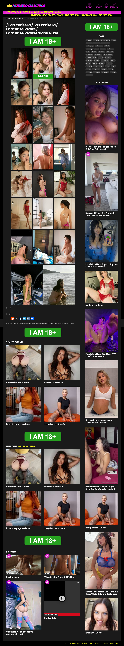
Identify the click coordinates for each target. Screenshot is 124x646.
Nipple (90, 60)
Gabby (111, 49)
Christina (106, 43)
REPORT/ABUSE (94, 643)
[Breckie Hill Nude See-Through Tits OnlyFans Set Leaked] (101, 182)
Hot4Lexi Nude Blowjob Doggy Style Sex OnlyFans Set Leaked (100, 487)
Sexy (89, 69)
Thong (98, 72)
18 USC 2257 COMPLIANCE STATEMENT (76, 643)
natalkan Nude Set (94, 632)
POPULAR (98, 7)
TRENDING (114, 7)
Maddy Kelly (50, 618)
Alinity (97, 40)
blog (47, 574)
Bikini (89, 43)
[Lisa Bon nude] (23, 565)
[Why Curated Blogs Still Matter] (62, 565)
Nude (72, 323)
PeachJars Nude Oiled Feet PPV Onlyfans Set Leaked (100, 355)
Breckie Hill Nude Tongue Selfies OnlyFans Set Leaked (100, 148)
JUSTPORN (104, 643)
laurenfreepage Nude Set (18, 424)
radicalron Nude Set (54, 382)
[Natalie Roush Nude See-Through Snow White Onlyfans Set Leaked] (101, 560)
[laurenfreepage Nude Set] (23, 404)
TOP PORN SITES (105, 15)
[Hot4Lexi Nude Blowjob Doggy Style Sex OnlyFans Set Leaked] (101, 455)
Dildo (108, 46)
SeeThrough (99, 66)
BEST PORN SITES (72, 15)
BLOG (58, 12)
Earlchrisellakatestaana (58, 323)
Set (108, 66)
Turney (90, 75)
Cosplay (90, 46)
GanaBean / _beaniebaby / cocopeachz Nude (19, 633)
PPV (95, 63)
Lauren (102, 52)
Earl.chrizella (25, 323)
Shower (97, 69)
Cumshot (100, 46)
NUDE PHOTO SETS (55, 15)
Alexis (89, 40)
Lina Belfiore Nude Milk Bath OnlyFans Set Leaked (98, 421)
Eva (97, 49)
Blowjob (97, 43)
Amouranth (106, 40)
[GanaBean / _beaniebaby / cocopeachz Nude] (23, 605)
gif (88, 52)
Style (111, 69)
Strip (104, 69)
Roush (90, 66)
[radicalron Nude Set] (62, 362)
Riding (110, 63)
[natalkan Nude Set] (101, 614)
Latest (89, 7)
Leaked (110, 52)
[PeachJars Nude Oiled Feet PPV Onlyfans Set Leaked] (101, 330)
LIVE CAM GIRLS (13, 12)
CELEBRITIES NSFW (39, 15)
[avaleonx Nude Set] (101, 287)
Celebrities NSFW (51, 615)
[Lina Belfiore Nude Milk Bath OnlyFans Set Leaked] (101, 389)
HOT (106, 7)
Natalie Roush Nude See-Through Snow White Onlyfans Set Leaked (101, 592)
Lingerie (98, 55)
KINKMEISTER (114, 643)
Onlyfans (105, 60)
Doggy (90, 49)
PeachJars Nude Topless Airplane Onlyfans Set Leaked (101, 265)
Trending (88, 154)
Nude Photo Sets (13, 574)
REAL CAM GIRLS (31, 12)
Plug (113, 60)
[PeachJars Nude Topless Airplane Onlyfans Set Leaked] (101, 241)
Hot (9, 556)
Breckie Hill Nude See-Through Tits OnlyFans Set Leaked (100, 214)
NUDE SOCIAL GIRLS (89, 15)
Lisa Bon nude (12, 577)
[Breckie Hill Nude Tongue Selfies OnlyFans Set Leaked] (101, 115)
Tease (90, 72)
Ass (114, 40)
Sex (114, 66)
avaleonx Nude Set (94, 305)
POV (89, 63)
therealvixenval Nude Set (18, 382)
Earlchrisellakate (40, 323)
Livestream (108, 55)
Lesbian (90, 55)
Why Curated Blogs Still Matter (59, 577)
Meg (101, 57)
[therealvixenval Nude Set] (23, 362)
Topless (105, 72)
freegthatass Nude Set (55, 424)
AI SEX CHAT (47, 12)
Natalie (109, 57)
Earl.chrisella (13, 323)
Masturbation (92, 57)
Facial (103, 49)
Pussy (102, 63)
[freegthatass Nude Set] (62, 404)
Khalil (94, 52)
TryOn (114, 72)
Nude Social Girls (26, 446)
